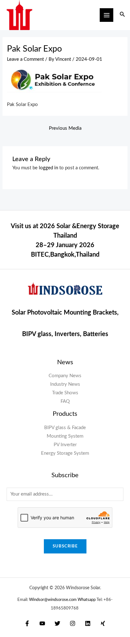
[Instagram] (72, 623)
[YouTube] (42, 623)
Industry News (65, 384)
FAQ (65, 401)
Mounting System (65, 436)
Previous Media (65, 128)
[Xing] (103, 623)
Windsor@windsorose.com (53, 599)
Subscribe (65, 546)
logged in (48, 167)
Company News (65, 375)
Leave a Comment (25, 59)
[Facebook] (27, 623)
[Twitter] (57, 623)
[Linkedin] (88, 623)
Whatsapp (87, 599)
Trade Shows (65, 392)
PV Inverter (65, 444)
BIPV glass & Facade (65, 427)
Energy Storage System (65, 453)
